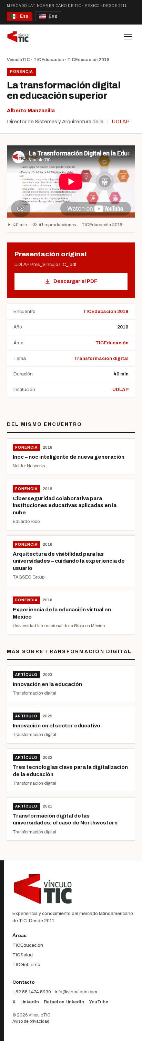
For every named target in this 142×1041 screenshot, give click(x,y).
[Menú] (128, 36)
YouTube (98, 1002)
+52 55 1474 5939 (31, 991)
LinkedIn (29, 1002)
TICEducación (48, 59)
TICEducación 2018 (88, 59)
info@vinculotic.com (76, 991)
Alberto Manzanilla (31, 110)
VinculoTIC (18, 59)
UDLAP (121, 121)
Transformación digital (101, 358)
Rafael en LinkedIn (64, 1002)
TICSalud (22, 954)
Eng (53, 16)
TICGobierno (26, 964)
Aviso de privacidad (30, 1021)
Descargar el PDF (75, 281)
